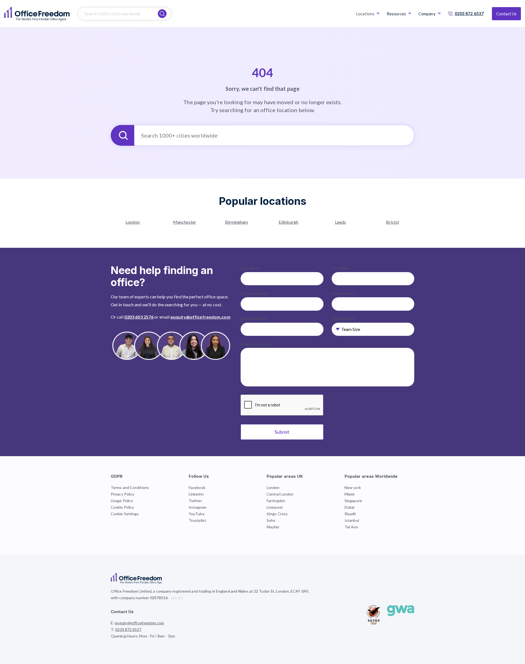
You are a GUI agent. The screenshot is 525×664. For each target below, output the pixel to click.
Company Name (254, 293)
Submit (282, 432)
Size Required (343, 318)
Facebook (197, 487)
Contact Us (506, 13)
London (133, 222)
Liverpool (274, 507)
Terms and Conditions (130, 487)
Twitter (195, 500)
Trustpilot (197, 520)
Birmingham (236, 222)
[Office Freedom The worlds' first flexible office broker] (37, 13)
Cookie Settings (125, 513)
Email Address (344, 293)
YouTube (197, 513)
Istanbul (352, 520)
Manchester (184, 222)
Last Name (341, 268)
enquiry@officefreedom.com (200, 316)
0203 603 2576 (138, 316)
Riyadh (350, 513)
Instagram (197, 507)
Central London (280, 494)
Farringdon (276, 500)
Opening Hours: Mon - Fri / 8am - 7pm (143, 636)
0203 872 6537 (469, 13)
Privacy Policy (122, 494)
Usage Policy (122, 500)
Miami (350, 494)
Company (427, 13)
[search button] (162, 13)
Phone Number (254, 318)
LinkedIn (196, 494)
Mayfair (273, 527)
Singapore (353, 500)
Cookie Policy (122, 507)
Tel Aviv (351, 527)
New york (353, 487)
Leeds (340, 222)
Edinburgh (288, 222)
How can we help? (256, 344)
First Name (250, 268)
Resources (396, 13)
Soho (271, 520)
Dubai (350, 507)
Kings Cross (277, 513)
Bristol (392, 222)
